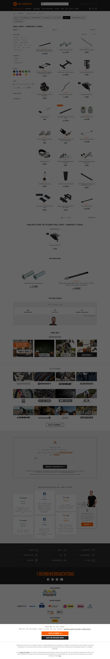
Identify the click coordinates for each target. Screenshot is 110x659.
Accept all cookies (53, 633)
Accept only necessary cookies (55, 638)
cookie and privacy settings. (77, 629)
